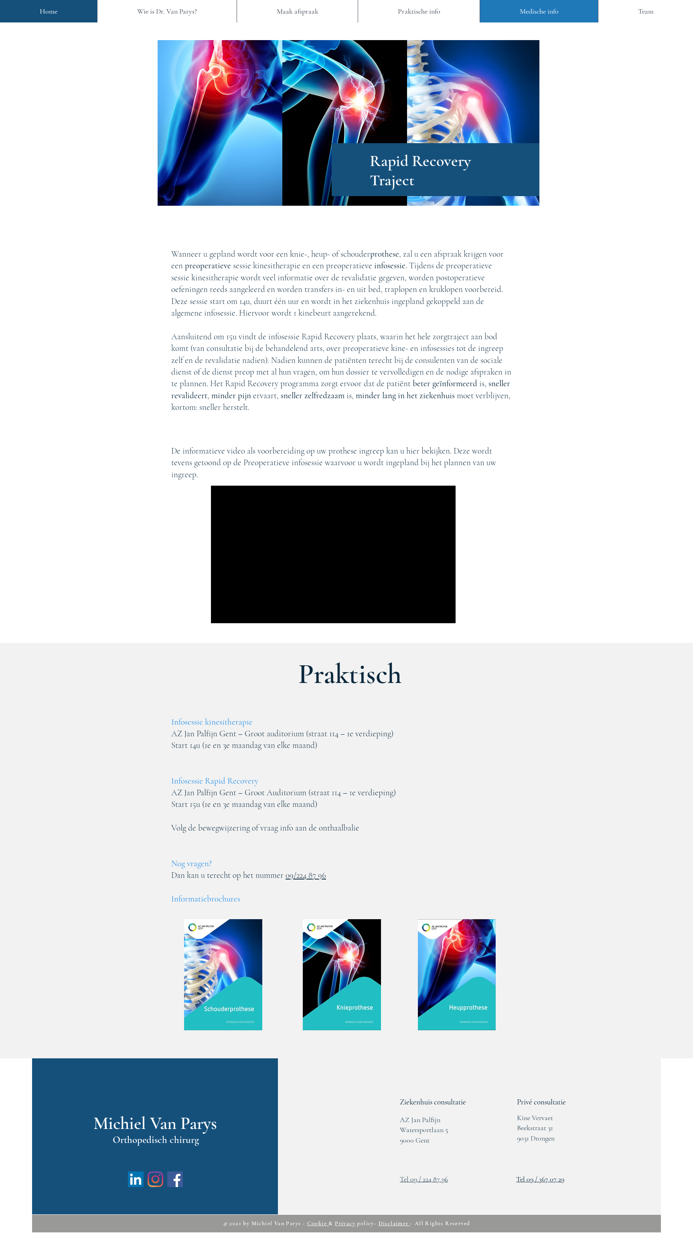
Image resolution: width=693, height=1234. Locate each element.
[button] (433, 1101)
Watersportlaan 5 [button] (424, 1129)
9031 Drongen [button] (536, 1138)
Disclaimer (394, 1223)
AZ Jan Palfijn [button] (420, 1119)
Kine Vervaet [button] (535, 1117)
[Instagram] (155, 1179)
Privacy (345, 1223)
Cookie (318, 1223)
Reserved (457, 1223)
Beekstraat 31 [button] (535, 1127)
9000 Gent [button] (415, 1140)
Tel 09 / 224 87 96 (424, 1179)
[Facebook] (175, 1179)
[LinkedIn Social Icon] (136, 1179)
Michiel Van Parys (276, 1223)
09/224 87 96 (306, 875)
